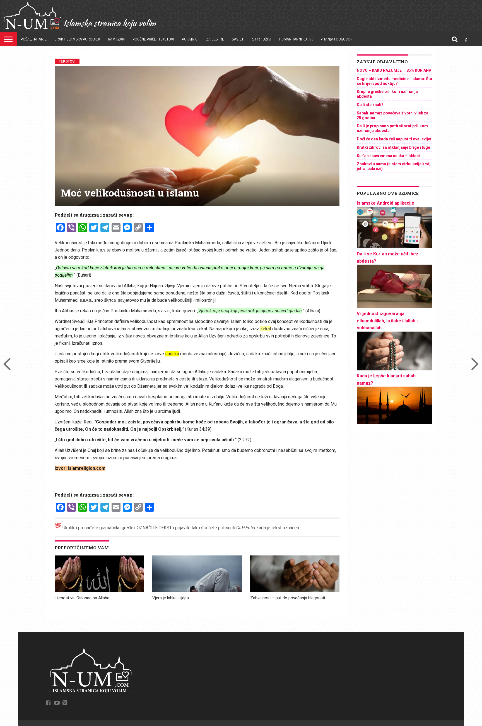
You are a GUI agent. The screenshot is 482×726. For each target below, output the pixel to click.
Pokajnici (190, 39)
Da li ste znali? (370, 104)
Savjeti (238, 39)
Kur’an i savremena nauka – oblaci (388, 156)
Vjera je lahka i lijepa (170, 597)
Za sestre (215, 39)
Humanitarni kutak (296, 39)
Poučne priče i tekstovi (153, 39)
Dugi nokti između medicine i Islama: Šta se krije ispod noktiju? (394, 81)
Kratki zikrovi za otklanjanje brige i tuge (393, 147)
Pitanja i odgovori (336, 39)
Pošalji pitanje (34, 39)
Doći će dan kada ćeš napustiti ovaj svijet (394, 139)
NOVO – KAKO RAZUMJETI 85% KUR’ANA (394, 70)
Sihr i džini (261, 39)
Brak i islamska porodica (77, 39)
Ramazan (116, 39)
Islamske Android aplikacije (385, 203)
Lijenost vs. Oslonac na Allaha (82, 597)
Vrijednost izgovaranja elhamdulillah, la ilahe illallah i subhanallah (387, 320)
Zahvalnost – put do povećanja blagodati (287, 597)
